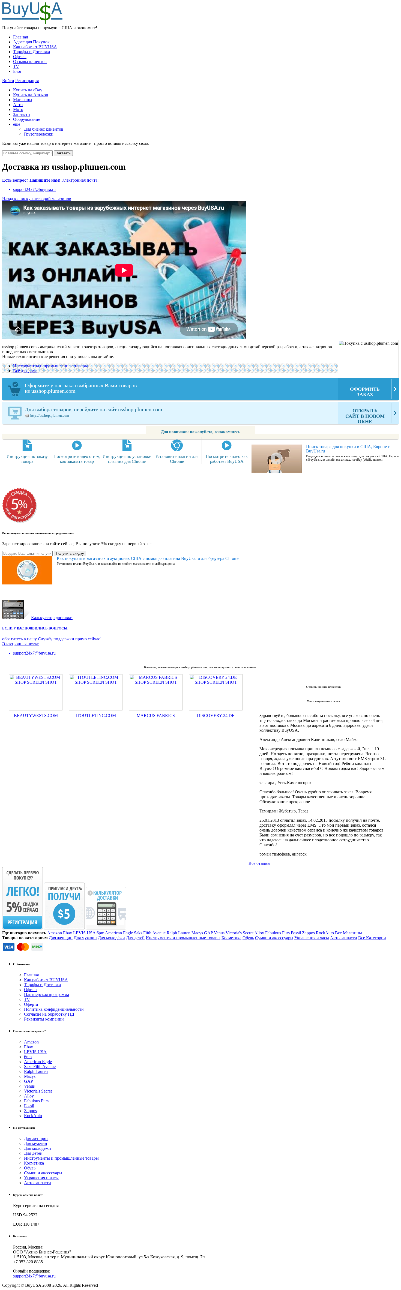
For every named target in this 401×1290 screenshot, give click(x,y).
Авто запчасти (343, 937)
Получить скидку (70, 553)
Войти (8, 80)
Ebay (67, 933)
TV (16, 66)
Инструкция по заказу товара (27, 459)
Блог (17, 71)
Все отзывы (259, 863)
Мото (18, 109)
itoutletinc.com (96, 715)
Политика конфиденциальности (54, 1009)
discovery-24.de (216, 715)
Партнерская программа (46, 994)
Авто (18, 104)
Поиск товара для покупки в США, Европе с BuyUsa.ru (348, 448)
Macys (197, 933)
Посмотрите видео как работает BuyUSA (227, 459)
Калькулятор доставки (52, 617)
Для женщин (61, 937)
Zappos (308, 933)
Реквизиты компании (44, 1019)
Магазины (22, 99)
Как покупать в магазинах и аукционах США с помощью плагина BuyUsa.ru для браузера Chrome (148, 558)
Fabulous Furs (277, 933)
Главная (20, 37)
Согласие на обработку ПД (49, 1014)
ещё (16, 124)
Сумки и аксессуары (274, 937)
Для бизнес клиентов (43, 129)
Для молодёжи (111, 937)
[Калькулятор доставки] (106, 928)
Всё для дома (25, 370)
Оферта (31, 1004)
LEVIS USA (84, 933)
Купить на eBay (27, 90)
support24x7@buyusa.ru (34, 1276)
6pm (100, 933)
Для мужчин (85, 937)
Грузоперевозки (38, 134)
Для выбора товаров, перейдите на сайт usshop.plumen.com (205, 415)
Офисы (19, 56)
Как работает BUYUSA (35, 46)
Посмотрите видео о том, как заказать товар (76, 459)
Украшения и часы (311, 937)
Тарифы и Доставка (31, 51)
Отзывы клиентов (30, 61)
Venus (219, 933)
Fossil (296, 933)
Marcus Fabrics (156, 715)
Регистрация (27, 80)
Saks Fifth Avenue (150, 933)
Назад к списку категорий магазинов (36, 198)
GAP (208, 933)
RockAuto (325, 933)
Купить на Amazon (30, 94)
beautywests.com (36, 715)
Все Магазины (348, 933)
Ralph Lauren (178, 933)
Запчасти (21, 114)
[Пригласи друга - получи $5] (65, 928)
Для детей (135, 937)
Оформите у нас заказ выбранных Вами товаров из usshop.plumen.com (202, 389)
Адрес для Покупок (31, 42)
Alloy (259, 933)
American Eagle (119, 933)
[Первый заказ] (22, 928)
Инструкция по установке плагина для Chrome (127, 459)
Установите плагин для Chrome (176, 459)
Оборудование (26, 119)
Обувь (248, 937)
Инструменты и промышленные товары (50, 366)
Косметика (231, 937)
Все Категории (372, 937)
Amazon (54, 933)
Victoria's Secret (239, 933)
